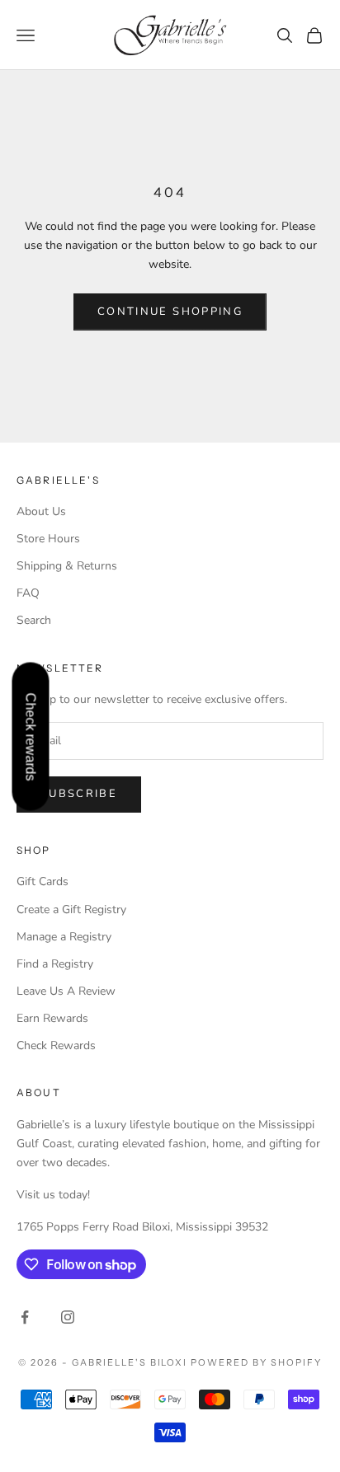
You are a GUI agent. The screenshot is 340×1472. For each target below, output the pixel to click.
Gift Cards (42, 881)
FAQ (28, 593)
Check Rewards (56, 1045)
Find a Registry (55, 964)
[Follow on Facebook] (25, 1317)
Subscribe (78, 793)
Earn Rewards (52, 1018)
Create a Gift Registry (71, 909)
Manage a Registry (64, 937)
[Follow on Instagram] (67, 1317)
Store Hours (48, 538)
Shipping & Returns (67, 566)
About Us (41, 511)
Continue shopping (170, 311)
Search (34, 620)
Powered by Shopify (256, 1362)
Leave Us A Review (66, 991)
